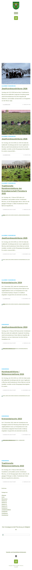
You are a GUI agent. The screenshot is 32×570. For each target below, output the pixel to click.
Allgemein (4, 85)
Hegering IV (4, 502)
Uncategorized (5, 515)
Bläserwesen (4, 499)
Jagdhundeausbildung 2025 (14, 238)
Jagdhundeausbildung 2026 (14, 89)
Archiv (3, 497)
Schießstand (4, 511)
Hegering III (4, 500)
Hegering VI (4, 504)
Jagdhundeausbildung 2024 (14, 327)
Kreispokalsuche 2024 (12, 283)
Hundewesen (12, 85)
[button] (16, 556)
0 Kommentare (6, 104)
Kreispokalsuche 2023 (12, 419)
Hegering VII (4, 506)
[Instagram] (16, 18)
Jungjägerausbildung (6, 509)
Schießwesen (5, 513)
